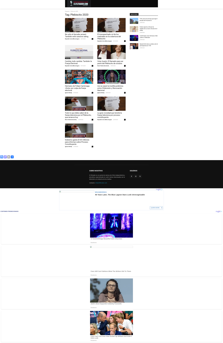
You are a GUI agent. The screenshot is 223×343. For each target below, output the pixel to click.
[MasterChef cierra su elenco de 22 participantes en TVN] (134, 46)
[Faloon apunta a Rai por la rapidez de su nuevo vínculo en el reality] (134, 29)
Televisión (68, 31)
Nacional (67, 136)
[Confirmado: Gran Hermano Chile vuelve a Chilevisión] (134, 38)
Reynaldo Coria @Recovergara (72, 38)
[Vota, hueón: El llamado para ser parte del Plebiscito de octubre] (111, 52)
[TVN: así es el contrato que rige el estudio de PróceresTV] (134, 21)
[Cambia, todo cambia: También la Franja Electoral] (79, 52)
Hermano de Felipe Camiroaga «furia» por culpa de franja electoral (77, 88)
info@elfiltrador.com (101, 183)
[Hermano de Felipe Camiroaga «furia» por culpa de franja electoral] (79, 77)
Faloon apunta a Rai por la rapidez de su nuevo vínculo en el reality (148, 28)
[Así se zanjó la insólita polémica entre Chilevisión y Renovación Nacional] (111, 77)
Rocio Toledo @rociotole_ (103, 65)
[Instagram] (135, 176)
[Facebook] (131, 176)
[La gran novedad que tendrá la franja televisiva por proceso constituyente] (111, 104)
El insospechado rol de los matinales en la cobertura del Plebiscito (109, 36)
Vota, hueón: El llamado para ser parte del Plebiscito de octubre (110, 62)
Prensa (99, 58)
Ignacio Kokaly (68, 92)
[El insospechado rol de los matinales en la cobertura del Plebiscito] (111, 25)
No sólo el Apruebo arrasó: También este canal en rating (76, 35)
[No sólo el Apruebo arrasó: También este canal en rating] (79, 25)
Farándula (68, 83)
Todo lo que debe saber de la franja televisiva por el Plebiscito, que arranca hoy (78, 115)
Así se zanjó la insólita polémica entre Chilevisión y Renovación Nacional (110, 88)
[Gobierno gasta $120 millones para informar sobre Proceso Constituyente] (79, 131)
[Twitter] (140, 176)
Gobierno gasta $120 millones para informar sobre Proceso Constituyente (77, 142)
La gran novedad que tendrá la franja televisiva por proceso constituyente (109, 115)
